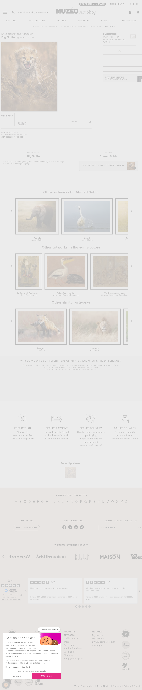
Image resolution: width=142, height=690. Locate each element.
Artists (105, 21)
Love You (41, 349)
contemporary (42, 162)
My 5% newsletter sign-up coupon (104, 643)
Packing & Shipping (69, 653)
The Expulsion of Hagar (115, 294)
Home (35, 26)
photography (22, 162)
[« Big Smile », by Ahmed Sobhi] (70, 472)
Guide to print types (71, 640)
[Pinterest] (77, 529)
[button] (6, 685)
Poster (61, 21)
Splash (87, 239)
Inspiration (129, 21)
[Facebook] (65, 529)
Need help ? (117, 4)
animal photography (17, 164)
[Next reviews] (140, 591)
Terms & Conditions (84, 686)
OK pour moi (46, 676)
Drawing (83, 21)
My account (98, 638)
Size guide (69, 645)
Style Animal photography (74, 26)
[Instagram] (71, 529)
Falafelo (37, 239)
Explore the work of (103, 165)
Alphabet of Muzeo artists (71, 495)
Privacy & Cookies (133, 686)
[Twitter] (82, 529)
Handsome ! (95, 349)
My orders (97, 635)
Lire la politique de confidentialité (18, 667)
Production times (73, 648)
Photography (37, 21)
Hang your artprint (73, 658)
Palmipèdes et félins (66, 294)
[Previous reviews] (26, 591)
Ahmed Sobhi (96, 26)
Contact (117, 686)
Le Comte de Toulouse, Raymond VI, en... (28, 294)
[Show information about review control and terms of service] (21, 595)
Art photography (49, 26)
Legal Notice (103, 686)
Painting (11, 21)
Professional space (92, 4)
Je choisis (17, 676)
